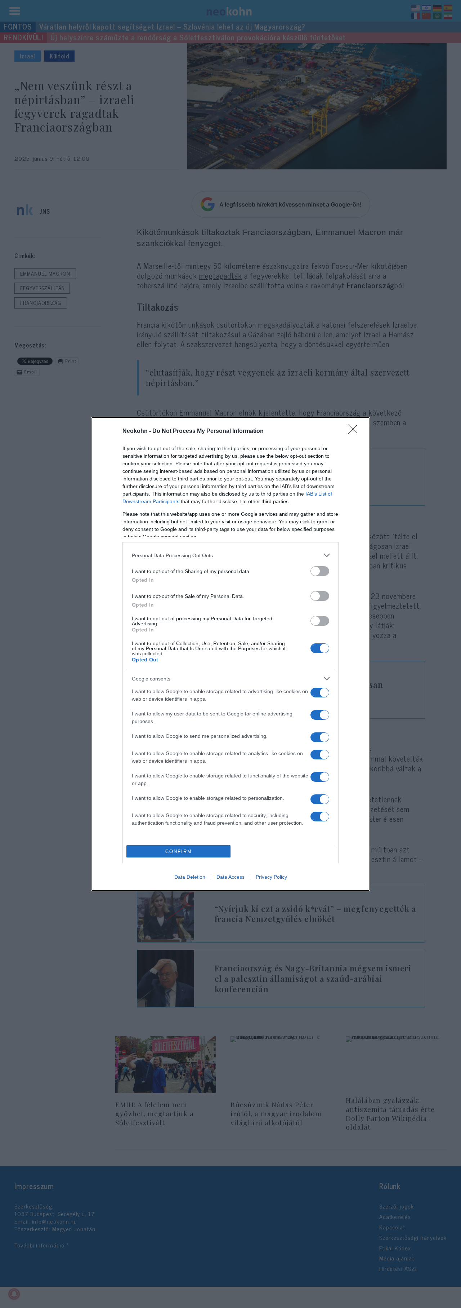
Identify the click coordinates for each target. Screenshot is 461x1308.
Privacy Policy (271, 877)
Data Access (230, 877)
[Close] (355, 431)
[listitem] (230, 555)
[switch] (319, 571)
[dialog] (230, 654)
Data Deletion (189, 877)
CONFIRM (178, 851)
